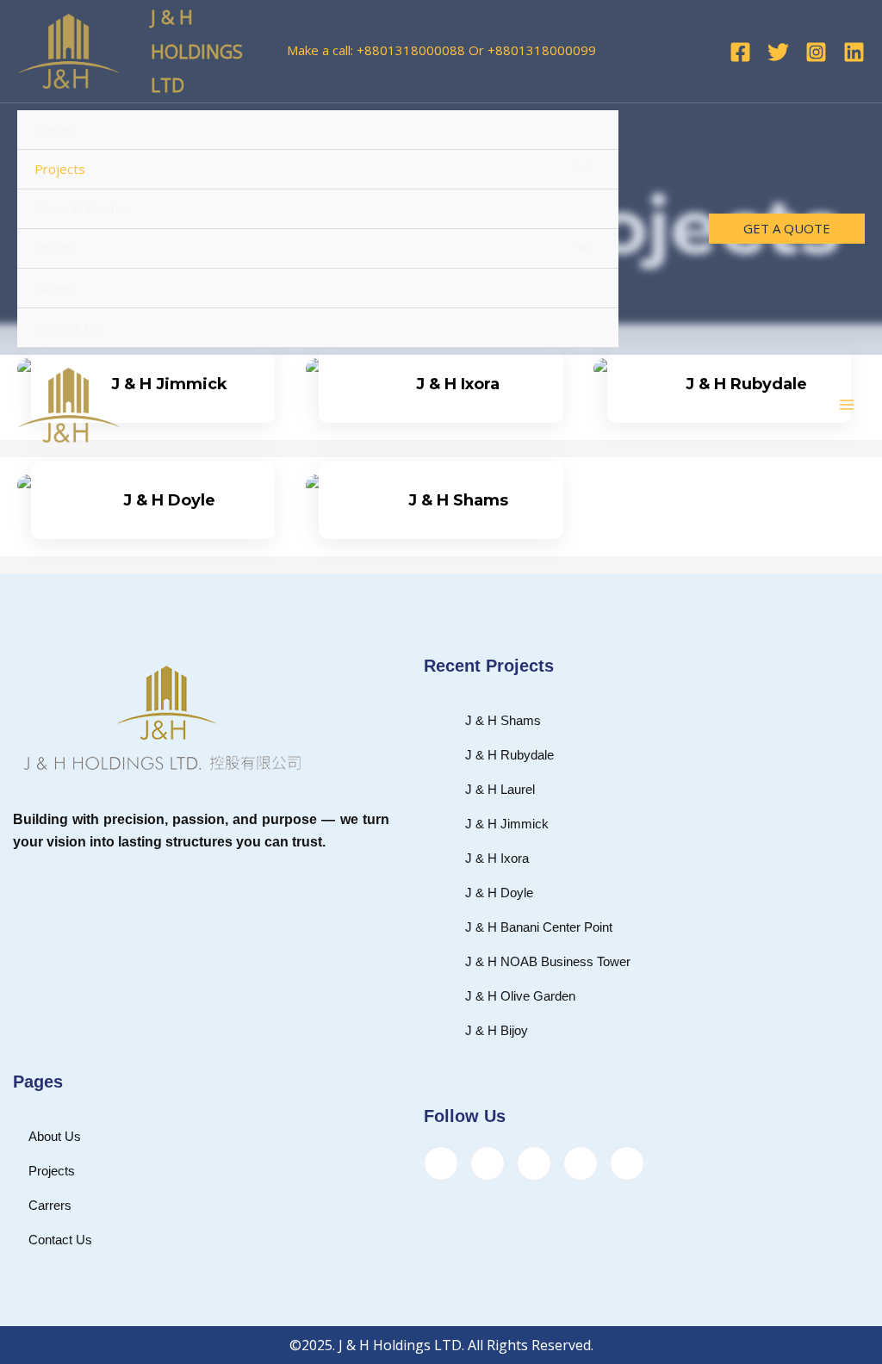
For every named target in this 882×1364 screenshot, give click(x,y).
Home (52, 129)
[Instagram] (816, 52)
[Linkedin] (854, 52)
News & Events (80, 208)
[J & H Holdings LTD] (69, 51)
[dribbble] (580, 1163)
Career (54, 287)
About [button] (52, 248)
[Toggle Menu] (579, 169)
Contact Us (67, 327)
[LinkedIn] (534, 1163)
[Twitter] (778, 52)
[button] (787, 229)
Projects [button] (59, 168)
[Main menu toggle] (847, 405)
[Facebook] (740, 52)
